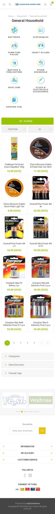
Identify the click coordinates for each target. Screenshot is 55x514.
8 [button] (33, 411)
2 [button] (19, 411)
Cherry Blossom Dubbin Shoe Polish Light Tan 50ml (14, 206)
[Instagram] (30, 475)
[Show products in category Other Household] (41, 63)
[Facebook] (25, 475)
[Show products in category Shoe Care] (14, 80)
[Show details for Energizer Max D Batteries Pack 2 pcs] (40, 306)
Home (11, 16)
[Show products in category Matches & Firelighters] (14, 63)
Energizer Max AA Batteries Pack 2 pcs (40, 284)
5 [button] (26, 411)
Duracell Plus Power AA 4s (41, 205)
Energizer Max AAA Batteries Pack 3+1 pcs (14, 323)
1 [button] (16, 411)
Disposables (41, 37)
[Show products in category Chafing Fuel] (14, 100)
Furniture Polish (14, 53)
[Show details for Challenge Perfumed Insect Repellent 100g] (14, 148)
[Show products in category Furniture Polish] (14, 45)
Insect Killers (41, 52)
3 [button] (22, 411)
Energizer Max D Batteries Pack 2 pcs (40, 323)
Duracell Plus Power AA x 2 (14, 244)
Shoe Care (14, 87)
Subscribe (42, 430)
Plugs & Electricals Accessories (40, 89)
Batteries (14, 37)
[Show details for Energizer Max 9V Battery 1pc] (14, 267)
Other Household (41, 71)
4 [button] (24, 411)
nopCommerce (33, 503)
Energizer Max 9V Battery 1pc (14, 284)
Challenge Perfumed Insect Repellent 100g (14, 165)
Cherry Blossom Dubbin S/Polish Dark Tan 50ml (41, 165)
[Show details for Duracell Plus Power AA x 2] (14, 227)
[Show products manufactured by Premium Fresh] (14, 400)
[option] (14, 400)
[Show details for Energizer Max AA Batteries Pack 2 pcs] (40, 267)
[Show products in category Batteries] (14, 30)
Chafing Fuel (14, 107)
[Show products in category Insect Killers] (41, 45)
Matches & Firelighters (14, 71)
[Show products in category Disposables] (41, 30)
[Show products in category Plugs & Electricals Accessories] (41, 80)
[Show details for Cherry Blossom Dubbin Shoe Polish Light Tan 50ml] (14, 188)
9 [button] (35, 411)
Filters (28, 121)
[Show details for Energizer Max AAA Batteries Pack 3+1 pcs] (14, 306)
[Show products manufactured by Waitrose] (41, 400)
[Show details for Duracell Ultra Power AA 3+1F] (40, 227)
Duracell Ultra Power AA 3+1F (41, 244)
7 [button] (31, 411)
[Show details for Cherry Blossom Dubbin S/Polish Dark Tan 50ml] (40, 148)
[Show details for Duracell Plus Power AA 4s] (40, 188)
